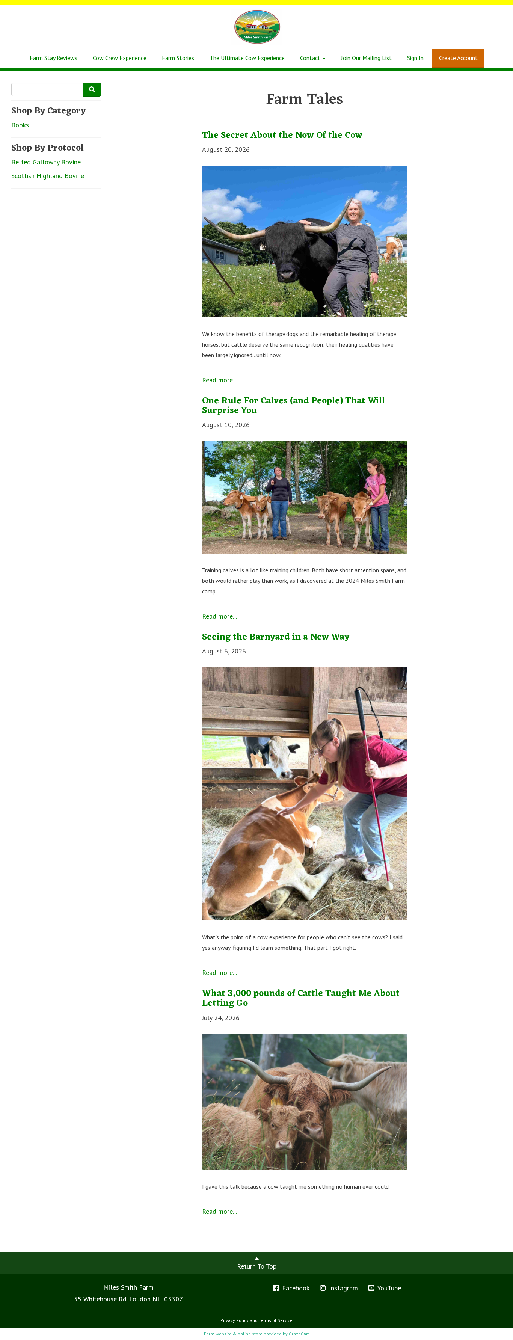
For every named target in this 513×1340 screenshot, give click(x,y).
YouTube (388, 1288)
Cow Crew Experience (119, 58)
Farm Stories (178, 58)
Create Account (458, 58)
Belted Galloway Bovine (46, 162)
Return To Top (256, 1266)
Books (20, 125)
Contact (311, 58)
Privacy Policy (234, 1320)
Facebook (294, 1288)
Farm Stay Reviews (53, 58)
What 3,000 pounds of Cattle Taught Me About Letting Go (301, 998)
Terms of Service (276, 1320)
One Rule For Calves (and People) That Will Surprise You (293, 406)
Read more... (219, 380)
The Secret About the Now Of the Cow (282, 135)
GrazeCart (299, 1334)
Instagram (342, 1288)
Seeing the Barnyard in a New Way (275, 637)
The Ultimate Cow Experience (247, 58)
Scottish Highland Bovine (47, 175)
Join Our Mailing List (366, 58)
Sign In (415, 58)
